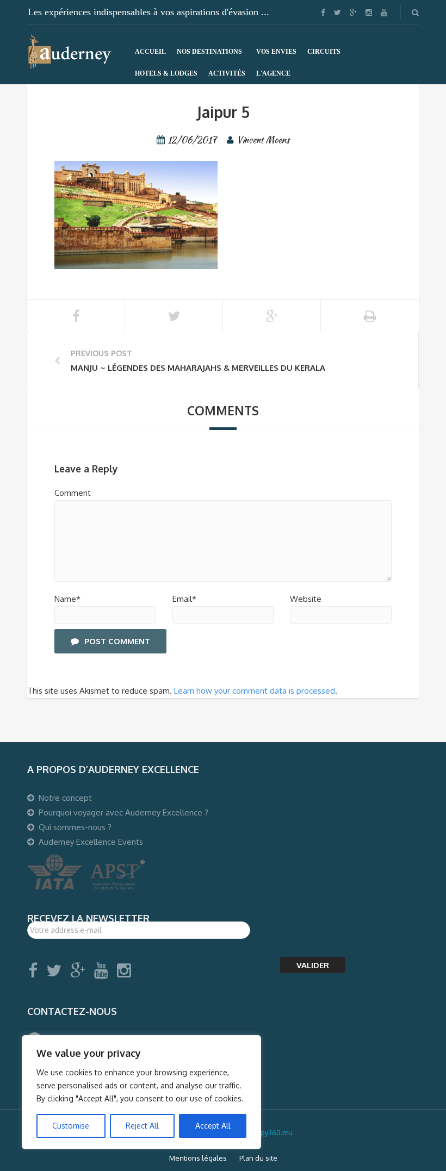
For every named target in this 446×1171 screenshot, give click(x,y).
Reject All (142, 1125)
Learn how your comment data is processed (254, 691)
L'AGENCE (273, 73)
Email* (184, 599)
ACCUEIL (150, 51)
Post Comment (117, 641)
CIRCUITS (323, 51)
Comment (72, 493)
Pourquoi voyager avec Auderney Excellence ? (123, 812)
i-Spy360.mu (272, 1132)
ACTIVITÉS (226, 73)
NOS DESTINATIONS (209, 51)
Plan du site (258, 1158)
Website (305, 599)
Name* (67, 599)
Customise (70, 1125)
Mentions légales (198, 1158)
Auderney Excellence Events (91, 842)
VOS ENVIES (276, 51)
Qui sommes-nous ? (75, 827)
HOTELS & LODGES (166, 73)
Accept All (213, 1125)
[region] (141, 1092)
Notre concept (65, 798)
